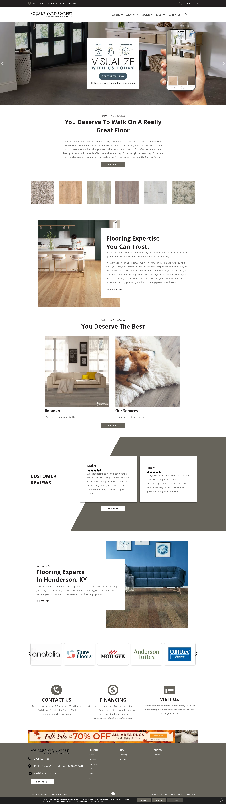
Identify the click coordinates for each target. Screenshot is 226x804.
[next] (223, 63)
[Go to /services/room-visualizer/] (78, 377)
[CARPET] (42, 203)
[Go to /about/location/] (169, 700)
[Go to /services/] (148, 377)
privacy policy (60, 801)
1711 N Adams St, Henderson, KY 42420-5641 (55, 3)
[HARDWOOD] (70, 203)
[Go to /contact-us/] (56, 700)
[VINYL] (99, 203)
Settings (174, 800)
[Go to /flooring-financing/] (113, 702)
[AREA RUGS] (183, 203)
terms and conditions (79, 801)
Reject (159, 800)
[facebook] (113, 793)
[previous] (2, 63)
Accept (144, 800)
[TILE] (155, 203)
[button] (113, 164)
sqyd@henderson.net (45, 773)
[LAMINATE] (127, 203)
